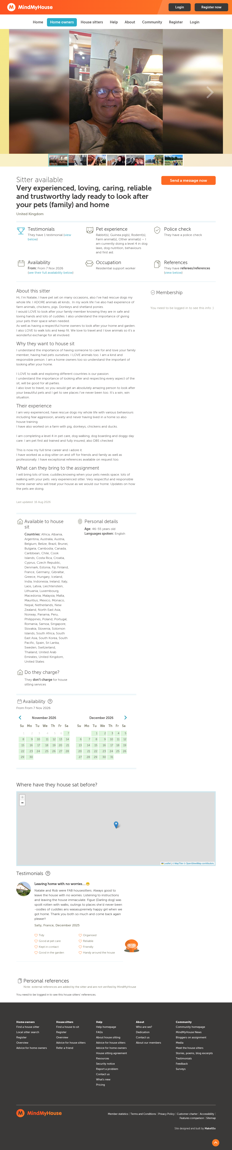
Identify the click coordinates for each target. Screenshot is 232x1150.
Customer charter (187, 1114)
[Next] (210, 91)
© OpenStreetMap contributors (199, 863)
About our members (148, 1042)
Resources (102, 1058)
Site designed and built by (195, 1128)
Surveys (181, 1069)
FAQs (99, 1032)
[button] (116, 825)
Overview (22, 1042)
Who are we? (144, 1027)
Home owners (62, 22)
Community (152, 22)
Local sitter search (27, 1032)
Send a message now (188, 180)
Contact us (103, 1074)
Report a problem (107, 1069)
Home (38, 22)
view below (173, 273)
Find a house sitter (27, 1027)
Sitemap (211, 1118)
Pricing (100, 1084)
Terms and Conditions (143, 1114)
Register (176, 22)
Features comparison (192, 1118)
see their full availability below (50, 273)
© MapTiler (177, 863)
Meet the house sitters (189, 1048)
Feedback (182, 1063)
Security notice (105, 1063)
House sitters (92, 22)
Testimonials (184, 1058)
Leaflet (167, 863)
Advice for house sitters (71, 1042)
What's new (103, 1079)
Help (114, 22)
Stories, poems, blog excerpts (194, 1053)
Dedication (143, 1032)
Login (179, 7)
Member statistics (118, 1114)
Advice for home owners (31, 1048)
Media (179, 1042)
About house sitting (108, 1037)
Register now (211, 7)
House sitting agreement (111, 1053)
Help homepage (106, 1027)
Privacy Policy (166, 1114)
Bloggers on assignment (191, 1037)
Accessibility (207, 1114)
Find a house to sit (67, 1027)
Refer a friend (64, 1048)
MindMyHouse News (189, 1032)
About (130, 22)
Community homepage (190, 1027)
